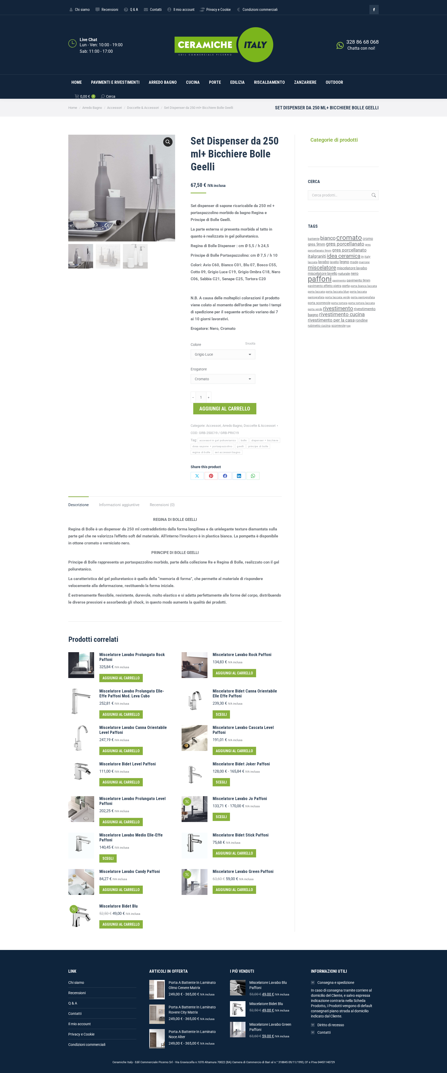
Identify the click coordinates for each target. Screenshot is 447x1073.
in (362, 256)
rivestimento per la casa (331, 320)
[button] (168, 142)
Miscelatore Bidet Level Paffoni (127, 764)
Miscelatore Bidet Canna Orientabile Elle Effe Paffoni (245, 693)
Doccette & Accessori (259, 426)
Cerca (373, 195)
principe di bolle (258, 446)
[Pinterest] (211, 476)
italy (367, 256)
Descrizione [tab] (78, 505)
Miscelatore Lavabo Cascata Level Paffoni (243, 730)
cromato (349, 237)
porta (346, 286)
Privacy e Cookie (81, 1034)
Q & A (72, 1003)
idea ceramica (343, 256)
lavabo (323, 262)
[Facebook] (225, 476)
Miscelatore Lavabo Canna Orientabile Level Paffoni (133, 730)
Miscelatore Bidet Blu (118, 906)
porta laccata (316, 291)
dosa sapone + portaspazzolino (212, 446)
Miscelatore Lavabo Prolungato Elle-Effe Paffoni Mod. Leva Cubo (131, 693)
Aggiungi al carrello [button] (121, 678)
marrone (364, 262)
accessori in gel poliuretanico (217, 440)
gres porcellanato (345, 244)
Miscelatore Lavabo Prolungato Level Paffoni (132, 801)
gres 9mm (316, 244)
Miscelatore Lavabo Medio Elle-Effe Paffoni (131, 837)
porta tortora (339, 303)
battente (313, 239)
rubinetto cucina (319, 326)
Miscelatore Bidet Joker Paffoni (241, 764)
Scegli (221, 714)
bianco (328, 238)
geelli (240, 446)
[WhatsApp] (253, 476)
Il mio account (79, 1024)
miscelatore (322, 267)
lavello (334, 262)
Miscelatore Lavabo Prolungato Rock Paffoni (132, 657)
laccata (312, 262)
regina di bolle (201, 452)
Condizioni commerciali (86, 1044)
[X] (197, 476)
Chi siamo (76, 982)
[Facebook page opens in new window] (374, 9)
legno (344, 262)
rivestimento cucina (342, 314)
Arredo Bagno (232, 426)
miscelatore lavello (322, 273)
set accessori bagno (228, 452)
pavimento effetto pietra (324, 286)
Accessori (213, 426)
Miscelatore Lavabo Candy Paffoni (129, 871)
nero (355, 273)
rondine (361, 320)
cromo (368, 239)
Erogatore (199, 369)
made (354, 262)
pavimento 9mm (358, 280)
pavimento (339, 280)
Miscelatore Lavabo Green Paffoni (243, 871)
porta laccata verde (337, 297)
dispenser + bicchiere (264, 440)
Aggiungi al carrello (224, 409)
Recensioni (77, 993)
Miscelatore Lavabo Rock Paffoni (242, 654)
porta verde (315, 309)
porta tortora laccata (361, 303)
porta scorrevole (319, 303)
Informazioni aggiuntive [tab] (119, 505)
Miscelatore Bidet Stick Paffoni (241, 835)
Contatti (74, 1013)
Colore (196, 345)
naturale (344, 274)
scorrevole (338, 326)
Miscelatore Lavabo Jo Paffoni (240, 798)
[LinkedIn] (239, 476)
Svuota (250, 343)
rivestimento (338, 308)
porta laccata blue (337, 291)
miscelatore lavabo (352, 268)
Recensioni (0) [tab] (162, 505)
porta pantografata (363, 297)
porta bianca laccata (364, 286)
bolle (244, 440)
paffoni (320, 279)
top (348, 326)
